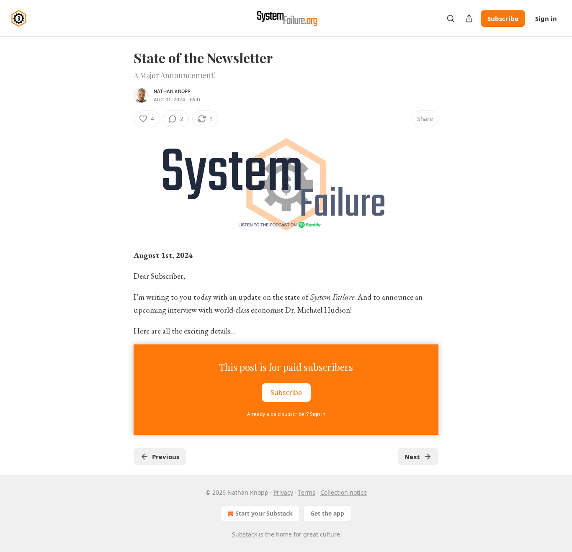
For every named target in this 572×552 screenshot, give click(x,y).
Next (412, 456)
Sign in (546, 18)
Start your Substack (264, 513)
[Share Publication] (469, 18)
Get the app (327, 513)
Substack (244, 534)
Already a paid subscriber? (286, 414)
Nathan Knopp (172, 91)
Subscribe (502, 18)
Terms (306, 492)
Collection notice (343, 492)
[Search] (450, 18)
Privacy (283, 492)
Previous (165, 456)
